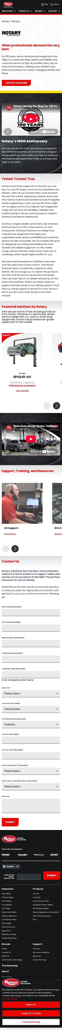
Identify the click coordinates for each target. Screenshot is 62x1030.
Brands (6, 944)
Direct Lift (5, 956)
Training (36, 949)
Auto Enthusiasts (8, 927)
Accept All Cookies (31, 1013)
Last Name (11, 622)
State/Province (14, 719)
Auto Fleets (6, 909)
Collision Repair (8, 898)
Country (11, 704)
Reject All (31, 1004)
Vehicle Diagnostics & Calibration (46, 912)
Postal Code (12, 750)
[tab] (9, 11)
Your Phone (12, 653)
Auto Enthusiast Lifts (41, 901)
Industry (6, 688)
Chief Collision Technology (12, 960)
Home (5, 21)
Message (6, 797)
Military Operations (9, 916)
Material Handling (9, 935)
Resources (37, 956)
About (5, 971)
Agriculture (6, 931)
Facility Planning (39, 960)
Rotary (4, 949)
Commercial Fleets (9, 920)
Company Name (13, 669)
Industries (8, 889)
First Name (11, 607)
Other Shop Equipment (42, 916)
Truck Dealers (7, 905)
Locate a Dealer (16, 83)
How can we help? (15, 766)
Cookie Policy (10, 998)
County (10, 734)
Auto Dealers (7, 901)
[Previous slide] (47, 405)
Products (38, 889)
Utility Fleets (6, 923)
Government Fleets (9, 912)
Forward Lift (6, 953)
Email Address (13, 638)
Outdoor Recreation (9, 938)
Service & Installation (41, 953)
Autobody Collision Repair (43, 905)
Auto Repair (6, 894)
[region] (31, 1002)
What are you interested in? (19, 781)
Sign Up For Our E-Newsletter (9, 876)
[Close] (58, 980)
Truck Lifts (36, 898)
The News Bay (10, 965)
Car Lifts (36, 894)
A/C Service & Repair (41, 909)
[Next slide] (56, 405)
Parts (35, 920)
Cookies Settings (31, 1022)
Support (37, 944)
